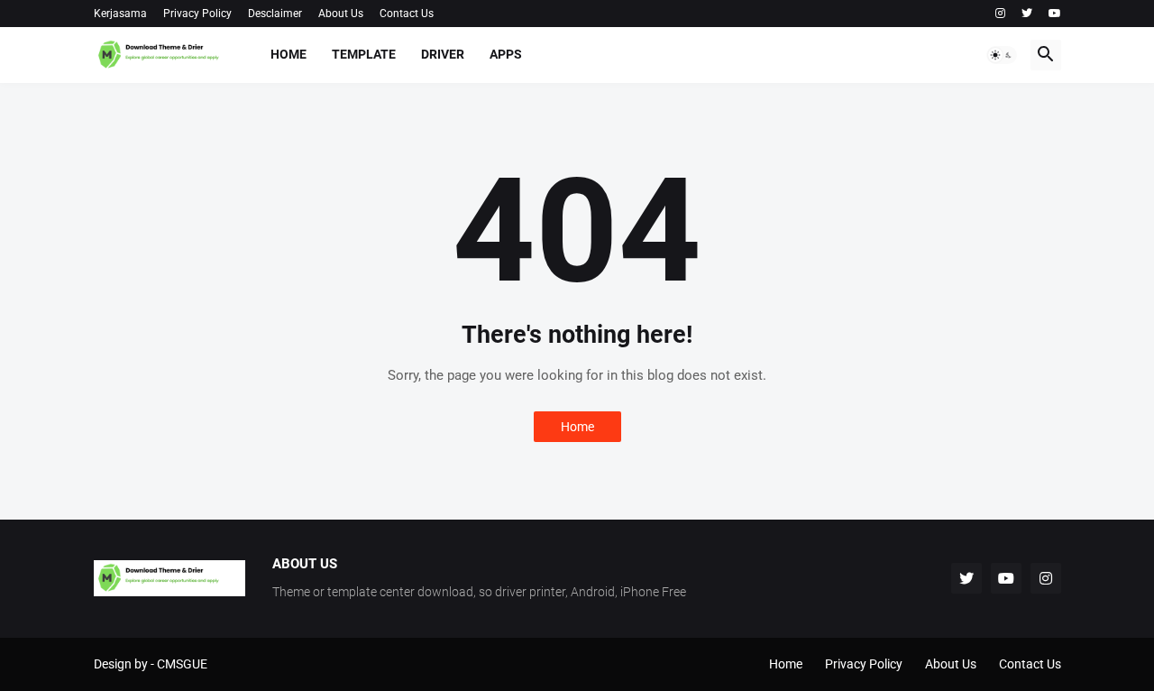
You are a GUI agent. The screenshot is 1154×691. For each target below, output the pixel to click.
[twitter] (1026, 13)
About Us (340, 13)
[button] (1001, 55)
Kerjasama (120, 13)
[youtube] (1055, 13)
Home (288, 54)
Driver (442, 54)
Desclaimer (275, 13)
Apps (506, 54)
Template (364, 54)
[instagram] (1000, 13)
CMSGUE (182, 664)
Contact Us (407, 13)
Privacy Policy (197, 13)
